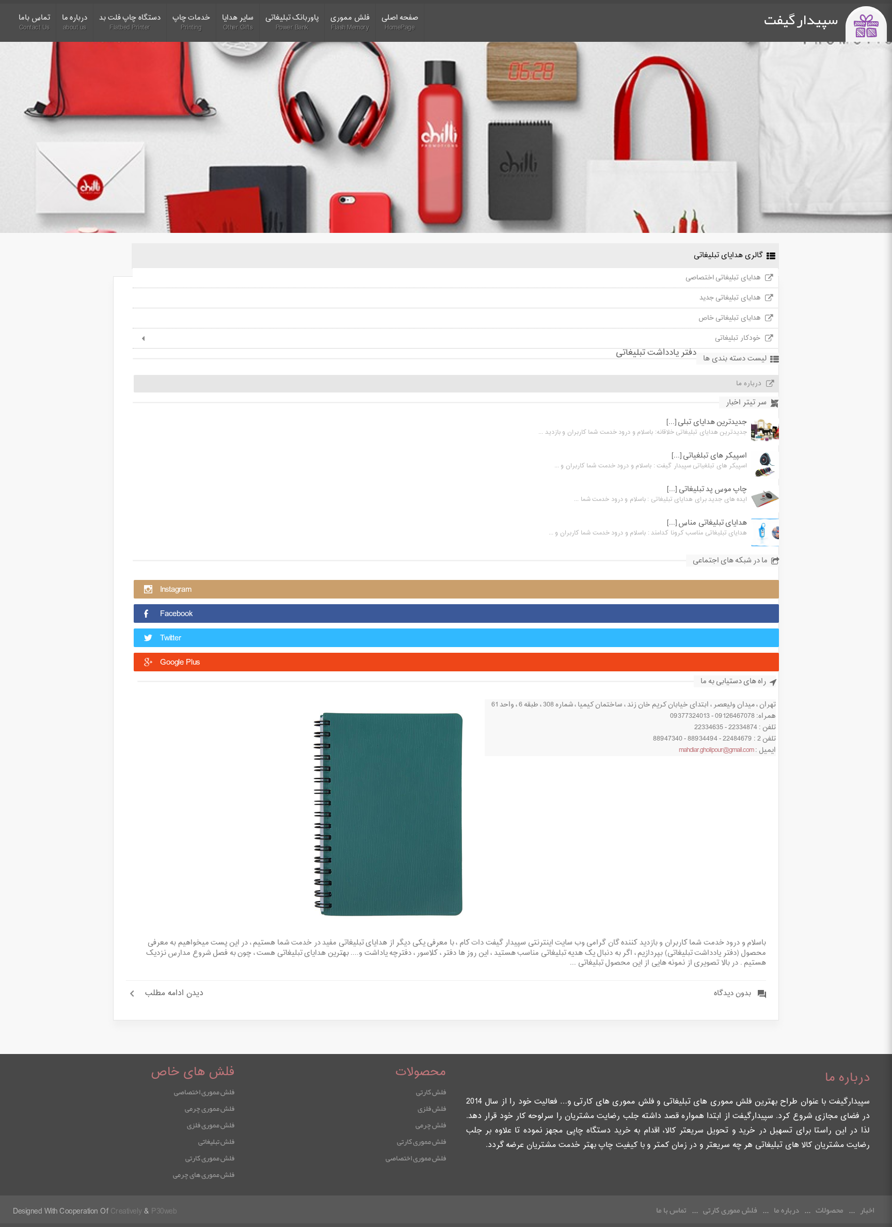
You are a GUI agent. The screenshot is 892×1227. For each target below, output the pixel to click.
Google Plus (180, 663)
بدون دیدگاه (732, 993)
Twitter (170, 639)
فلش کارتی (431, 1091)
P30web (164, 1211)
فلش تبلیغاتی (216, 1141)
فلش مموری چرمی (209, 1108)
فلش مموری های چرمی (203, 1174)
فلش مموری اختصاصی (416, 1158)
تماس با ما (671, 1210)
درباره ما (748, 383)
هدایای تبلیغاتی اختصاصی (723, 278)
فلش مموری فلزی (210, 1125)
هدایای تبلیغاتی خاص (729, 318)
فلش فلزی (432, 1108)
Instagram (176, 590)
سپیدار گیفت (801, 19)
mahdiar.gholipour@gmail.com (716, 750)
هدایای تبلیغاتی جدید (729, 298)
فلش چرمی (431, 1125)
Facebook (176, 614)
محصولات (829, 1210)
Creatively (126, 1211)
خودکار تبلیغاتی (737, 338)
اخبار (867, 1210)
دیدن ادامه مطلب (174, 993)
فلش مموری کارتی (421, 1141)
